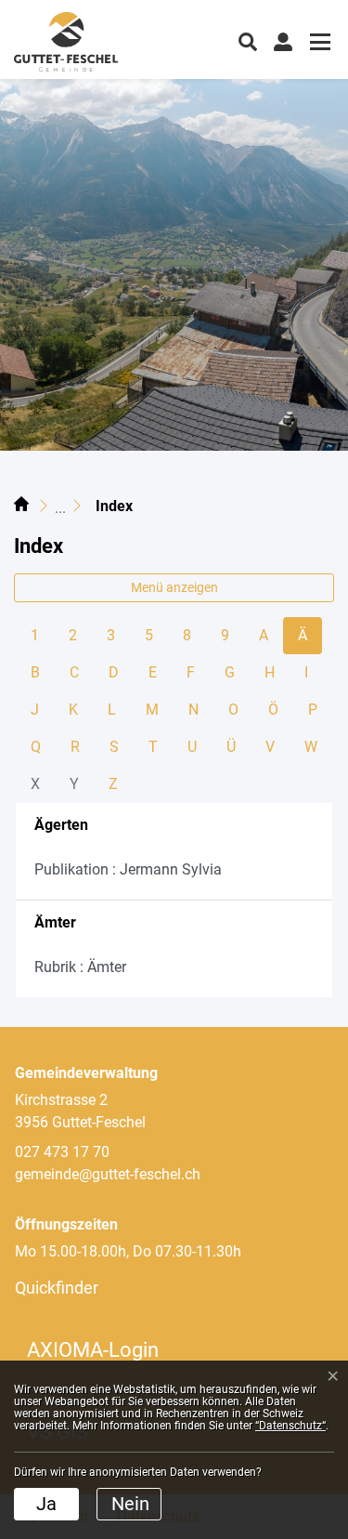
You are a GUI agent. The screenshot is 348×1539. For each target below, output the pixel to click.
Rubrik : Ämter (80, 967)
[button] (247, 40)
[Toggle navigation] (317, 44)
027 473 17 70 (62, 1152)
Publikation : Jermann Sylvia (128, 869)
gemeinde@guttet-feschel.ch (107, 1174)
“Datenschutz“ (290, 1425)
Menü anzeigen (174, 587)
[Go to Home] (21, 506)
